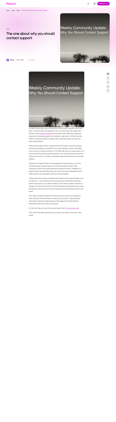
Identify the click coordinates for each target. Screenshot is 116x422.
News (18, 10)
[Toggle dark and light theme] (94, 3)
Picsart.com (102, 3)
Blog (13, 10)
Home (8, 10)
